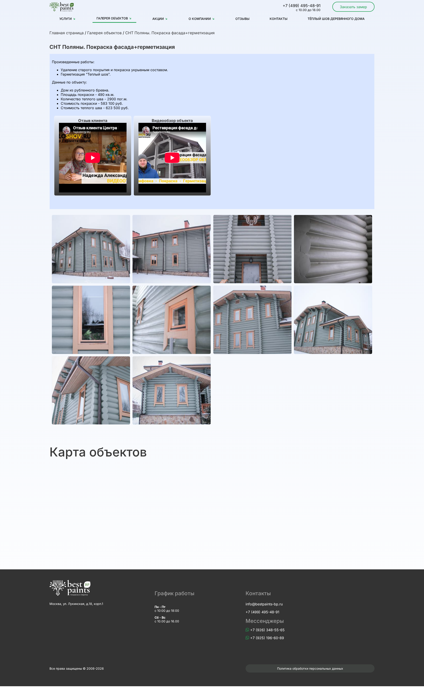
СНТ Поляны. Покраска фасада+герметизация (170, 32)
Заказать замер (353, 7)
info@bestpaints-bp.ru (264, 604)
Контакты (279, 19)
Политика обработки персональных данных (310, 668)
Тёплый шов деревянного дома (336, 19)
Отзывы (242, 19)
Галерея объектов (112, 18)
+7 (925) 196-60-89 (267, 638)
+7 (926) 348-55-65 (267, 630)
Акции (158, 19)
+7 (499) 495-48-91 (262, 612)
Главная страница (66, 32)
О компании (200, 19)
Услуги (65, 19)
